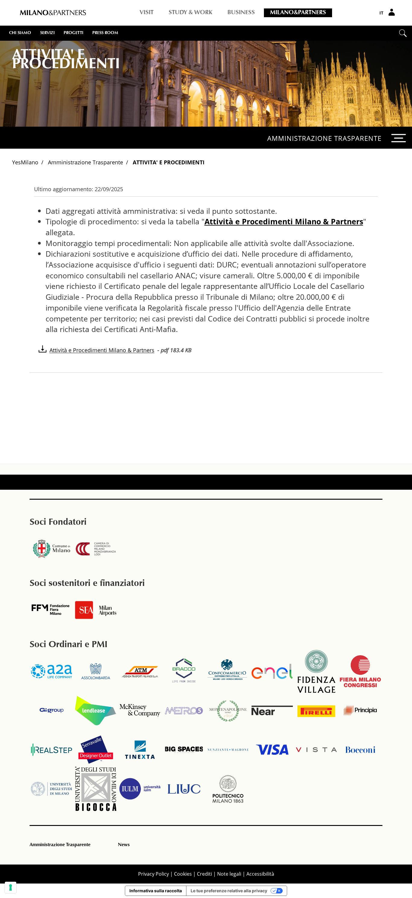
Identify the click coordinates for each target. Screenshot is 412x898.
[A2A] (51, 671)
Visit (147, 13)
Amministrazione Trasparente (85, 162)
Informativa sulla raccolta (155, 890)
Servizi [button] (47, 33)
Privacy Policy (153, 874)
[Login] (392, 12)
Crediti (204, 874)
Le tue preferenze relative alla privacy (229, 890)
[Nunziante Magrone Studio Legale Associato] (228, 750)
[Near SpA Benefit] (272, 710)
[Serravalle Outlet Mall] (95, 750)
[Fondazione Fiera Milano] (51, 610)
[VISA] (272, 750)
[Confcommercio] (228, 671)
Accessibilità (260, 874)
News (124, 845)
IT (381, 13)
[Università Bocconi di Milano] (360, 750)
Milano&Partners (298, 13)
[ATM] (139, 671)
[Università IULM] (139, 789)
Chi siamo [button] (20, 33)
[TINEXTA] (139, 750)
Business (241, 13)
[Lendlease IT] (95, 710)
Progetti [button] (73, 33)
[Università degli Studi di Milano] (51, 789)
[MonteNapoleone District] (228, 710)
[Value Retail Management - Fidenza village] (316, 671)
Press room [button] (105, 33)
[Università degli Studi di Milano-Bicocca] (95, 789)
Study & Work (190, 13)
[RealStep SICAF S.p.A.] (51, 750)
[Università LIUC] (183, 789)
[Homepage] (52, 13)
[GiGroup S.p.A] (51, 710)
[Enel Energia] (272, 671)
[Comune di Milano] (51, 549)
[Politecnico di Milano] (228, 789)
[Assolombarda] (95, 671)
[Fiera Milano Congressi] (360, 671)
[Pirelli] (316, 710)
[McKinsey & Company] (139, 710)
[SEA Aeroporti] (95, 610)
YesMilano (25, 162)
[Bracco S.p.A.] (183, 671)
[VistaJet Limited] (316, 750)
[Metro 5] (183, 710)
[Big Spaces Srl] (183, 750)
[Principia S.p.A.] (360, 710)
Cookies (183, 874)
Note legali (229, 874)
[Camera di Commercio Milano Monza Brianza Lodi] (95, 549)
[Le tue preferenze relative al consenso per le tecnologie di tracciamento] (10, 887)
